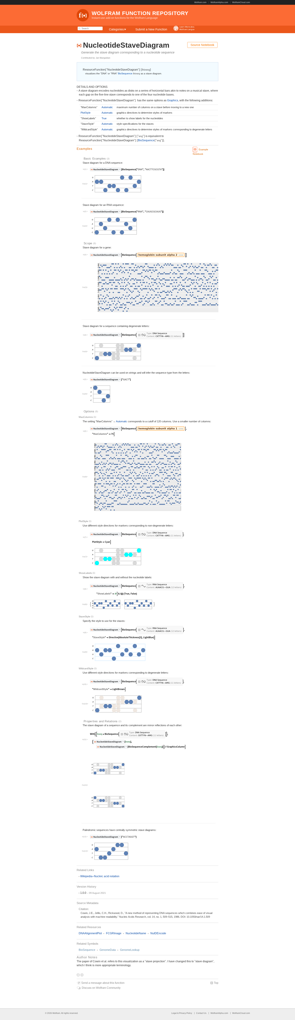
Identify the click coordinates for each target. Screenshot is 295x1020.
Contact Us (201, 1013)
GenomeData (108, 949)
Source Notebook (202, 45)
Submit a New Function (151, 29)
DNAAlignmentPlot (90, 933)
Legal (174, 1013)
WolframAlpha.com (219, 2)
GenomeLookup (129, 949)
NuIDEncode (158, 933)
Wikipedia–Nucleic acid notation (99, 876)
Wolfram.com (200, 2)
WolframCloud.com (241, 2)
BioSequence (87, 949)
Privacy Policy (185, 1013)
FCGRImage (113, 933)
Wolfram (56, 1013)
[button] (147, 149)
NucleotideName (136, 933)
